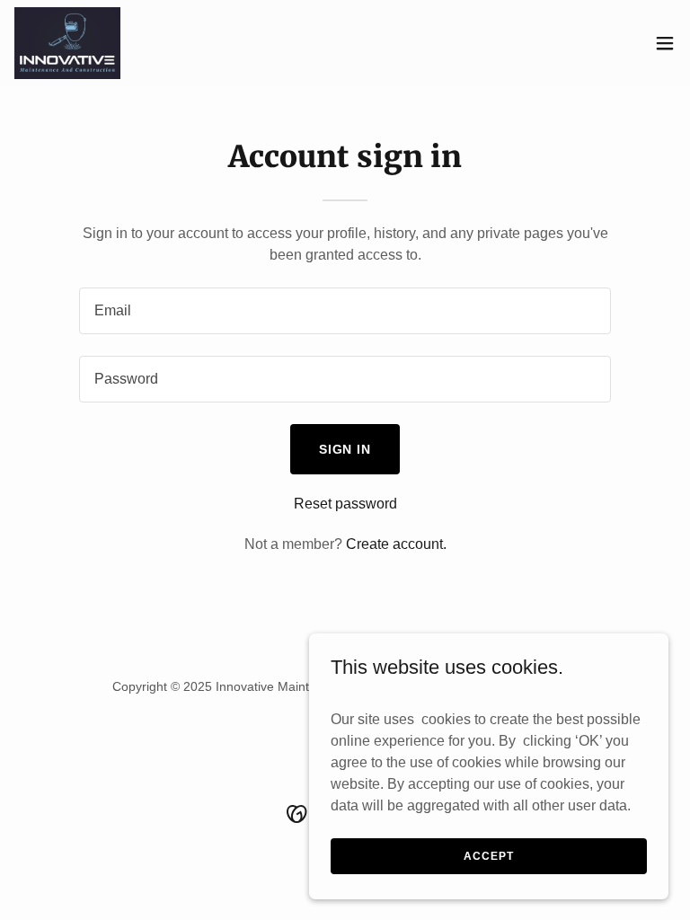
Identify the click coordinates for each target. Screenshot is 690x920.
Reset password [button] (345, 503)
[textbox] (345, 311)
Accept (488, 855)
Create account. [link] (396, 544)
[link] (67, 43)
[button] (665, 43)
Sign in (345, 449)
